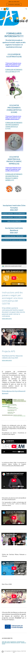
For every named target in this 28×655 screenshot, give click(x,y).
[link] (14, 258)
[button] (1, 9)
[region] (14, 3)
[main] (14, 40)
